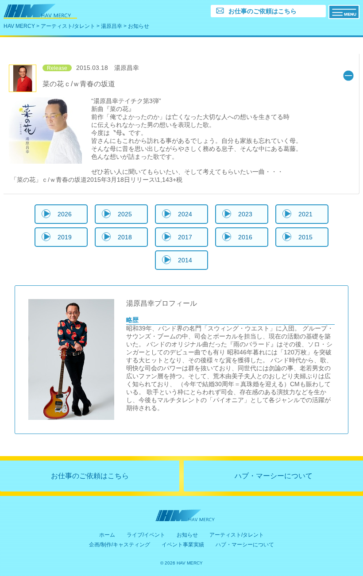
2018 (125, 237)
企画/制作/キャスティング (119, 544)
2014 (185, 260)
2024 (185, 214)
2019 (65, 237)
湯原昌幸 (111, 26)
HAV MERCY (19, 26)
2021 (305, 214)
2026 (65, 214)
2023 (245, 214)
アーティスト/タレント (68, 26)
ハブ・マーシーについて (274, 476)
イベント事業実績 (183, 544)
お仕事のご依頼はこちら (90, 476)
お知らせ (187, 535)
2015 (305, 237)
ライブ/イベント (146, 535)
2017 (185, 237)
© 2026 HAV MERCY (181, 563)
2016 (245, 237)
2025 (125, 214)
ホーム (107, 535)
